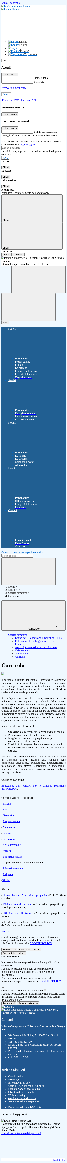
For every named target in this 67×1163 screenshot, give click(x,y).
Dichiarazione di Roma (17, 913)
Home (11, 586)
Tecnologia (9, 838)
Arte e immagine (12, 844)
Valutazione (21, 653)
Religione (8, 874)
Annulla (6, 254)
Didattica (13, 589)
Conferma (18, 254)
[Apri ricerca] (38, 279)
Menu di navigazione (46, 627)
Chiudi (6, 167)
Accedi (6, 60)
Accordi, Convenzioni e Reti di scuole (36, 647)
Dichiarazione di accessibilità (24, 1088)
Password (39, 81)
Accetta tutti (14, 953)
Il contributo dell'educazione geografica (25, 895)
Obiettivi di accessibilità (21, 1092)
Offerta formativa (17, 592)
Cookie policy (16, 1076)
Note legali (14, 1079)
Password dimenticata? (13, 87)
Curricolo (20, 656)
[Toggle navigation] (28, 307)
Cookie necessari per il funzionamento (22, 990)
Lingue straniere (11, 821)
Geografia (8, 815)
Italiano (7, 803)
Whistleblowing (16, 1095)
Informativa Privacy (19, 1082)
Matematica (9, 827)
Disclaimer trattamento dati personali (21, 1133)
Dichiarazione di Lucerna (17, 904)
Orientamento (22, 650)
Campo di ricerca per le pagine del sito (22, 552)
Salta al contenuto (11, 2)
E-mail (37, 131)
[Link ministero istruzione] (16, 6)
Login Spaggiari (27, 144)
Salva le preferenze (28, 1003)
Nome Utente (41, 77)
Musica (7, 850)
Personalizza (9, 949)
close (5, 322)
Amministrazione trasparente (23, 1101)
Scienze (7, 833)
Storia (6, 809)
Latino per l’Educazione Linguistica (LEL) (38, 637)
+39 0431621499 (22, 1041)
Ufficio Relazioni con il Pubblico (26, 1085)
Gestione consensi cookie (22, 1098)
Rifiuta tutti (29, 949)
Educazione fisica (12, 856)
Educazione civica (13, 868)
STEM (6, 880)
